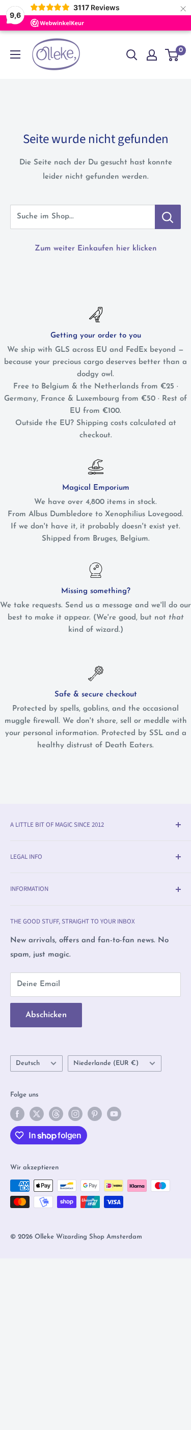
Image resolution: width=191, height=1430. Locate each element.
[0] (172, 55)
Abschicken (46, 1015)
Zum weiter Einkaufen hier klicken (96, 249)
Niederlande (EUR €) (106, 1063)
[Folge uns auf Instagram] (75, 1114)
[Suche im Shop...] (168, 217)
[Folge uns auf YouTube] (114, 1114)
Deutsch (28, 1063)
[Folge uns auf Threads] (56, 1114)
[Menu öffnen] (15, 54)
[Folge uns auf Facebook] (17, 1114)
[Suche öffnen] (132, 55)
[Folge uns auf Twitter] (37, 1114)
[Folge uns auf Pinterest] (95, 1114)
